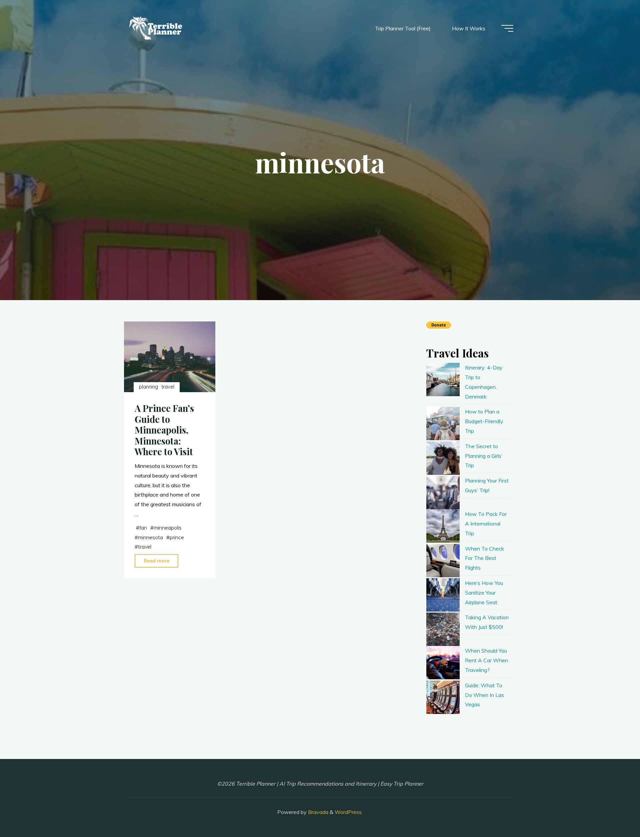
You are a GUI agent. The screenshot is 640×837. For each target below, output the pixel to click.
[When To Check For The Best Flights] (443, 560)
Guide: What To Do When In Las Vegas (484, 695)
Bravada (317, 812)
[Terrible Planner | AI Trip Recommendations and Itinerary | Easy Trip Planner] (156, 28)
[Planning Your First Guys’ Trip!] (443, 492)
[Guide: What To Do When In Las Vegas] (443, 697)
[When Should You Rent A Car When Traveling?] (443, 662)
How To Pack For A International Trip (486, 524)
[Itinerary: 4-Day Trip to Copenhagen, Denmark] (443, 379)
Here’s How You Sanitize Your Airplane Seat (484, 593)
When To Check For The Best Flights (484, 558)
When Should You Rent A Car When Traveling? (486, 660)
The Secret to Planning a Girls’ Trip (483, 456)
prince (177, 537)
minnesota (150, 537)
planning (148, 387)
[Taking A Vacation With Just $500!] (443, 629)
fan (143, 527)
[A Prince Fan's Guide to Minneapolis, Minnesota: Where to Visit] (169, 356)
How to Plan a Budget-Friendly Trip (484, 421)
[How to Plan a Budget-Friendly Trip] (443, 423)
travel (168, 387)
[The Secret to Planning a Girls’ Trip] (443, 458)
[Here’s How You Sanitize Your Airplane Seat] (443, 595)
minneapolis (168, 527)
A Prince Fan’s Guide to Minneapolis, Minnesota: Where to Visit (164, 430)
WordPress (348, 812)
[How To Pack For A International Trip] (443, 526)
